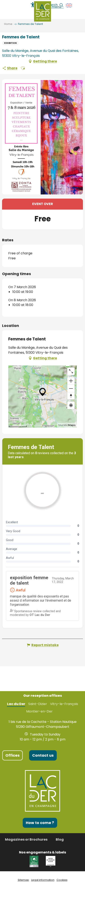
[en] (69, 5)
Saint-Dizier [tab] (37, 704)
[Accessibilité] (33, 5)
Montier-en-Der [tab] (39, 711)
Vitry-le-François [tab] (64, 704)
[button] (69, 5)
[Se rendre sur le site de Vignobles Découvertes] (35, 861)
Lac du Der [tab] (16, 704)
